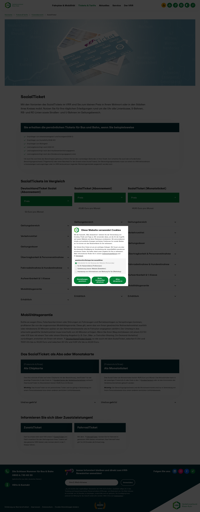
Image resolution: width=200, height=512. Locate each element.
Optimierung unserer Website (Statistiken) (91, 269)
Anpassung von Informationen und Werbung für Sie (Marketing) (99, 271)
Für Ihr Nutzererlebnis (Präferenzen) (89, 266)
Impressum (79, 256)
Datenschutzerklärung (109, 253)
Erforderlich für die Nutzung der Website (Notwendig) (95, 263)
